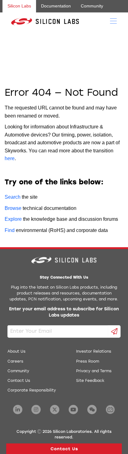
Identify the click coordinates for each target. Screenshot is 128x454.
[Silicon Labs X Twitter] (54, 409)
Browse (13, 208)
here (10, 158)
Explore (13, 219)
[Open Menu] (113, 20)
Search (13, 197)
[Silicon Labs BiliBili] (110, 409)
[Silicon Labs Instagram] (36, 409)
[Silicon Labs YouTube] (73, 409)
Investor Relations (93, 352)
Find (10, 230)
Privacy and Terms (94, 371)
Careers (15, 362)
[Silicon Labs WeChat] (92, 409)
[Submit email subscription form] (114, 331)
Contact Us (18, 381)
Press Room (87, 362)
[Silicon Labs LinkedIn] (17, 409)
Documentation (56, 5)
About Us (16, 352)
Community (92, 5)
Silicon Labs (19, 5)
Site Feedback (90, 381)
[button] (64, 448)
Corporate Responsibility (31, 390)
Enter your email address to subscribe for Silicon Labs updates (64, 312)
